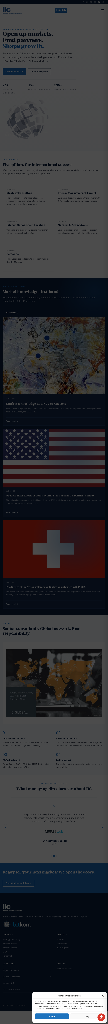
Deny (87, 1016)
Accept (52, 1016)
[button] (102, 995)
